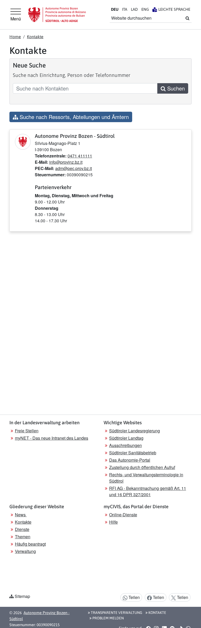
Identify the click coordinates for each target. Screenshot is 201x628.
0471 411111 (80, 156)
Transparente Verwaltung (116, 612)
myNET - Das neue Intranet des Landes (51, 438)
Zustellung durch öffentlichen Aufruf (142, 467)
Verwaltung (25, 551)
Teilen (133, 597)
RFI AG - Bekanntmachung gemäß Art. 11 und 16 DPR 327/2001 (147, 491)
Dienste (22, 529)
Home (15, 36)
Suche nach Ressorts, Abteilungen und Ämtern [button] (73, 117)
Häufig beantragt (30, 544)
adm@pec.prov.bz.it (73, 168)
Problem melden (108, 618)
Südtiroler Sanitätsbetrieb (132, 453)
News (21, 515)
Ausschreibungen (125, 445)
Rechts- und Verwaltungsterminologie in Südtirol (146, 478)
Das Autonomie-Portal (129, 460)
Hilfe (113, 522)
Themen (22, 537)
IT (124, 9)
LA (134, 9)
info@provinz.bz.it (65, 162)
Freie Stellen (26, 431)
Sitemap (22, 596)
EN (145, 9)
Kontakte (35, 36)
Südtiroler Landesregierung (134, 431)
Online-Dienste (123, 515)
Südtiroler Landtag (126, 438)
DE (115, 9)
